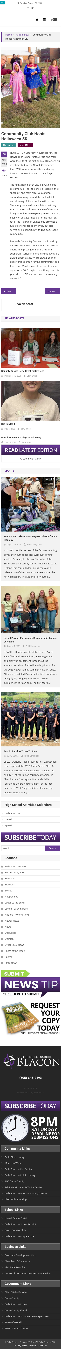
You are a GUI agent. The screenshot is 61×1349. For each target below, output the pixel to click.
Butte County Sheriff (16, 1310)
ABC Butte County (14, 1181)
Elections (10, 884)
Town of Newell (13, 1322)
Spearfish (10, 825)
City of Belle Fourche (16, 1292)
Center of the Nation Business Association (28, 1273)
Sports (8, 956)
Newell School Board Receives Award (11, 291)
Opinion (9, 938)
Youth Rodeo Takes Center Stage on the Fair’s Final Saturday (30, 538)
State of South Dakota (16, 1328)
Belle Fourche (12, 813)
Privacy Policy (20, 1345)
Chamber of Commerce (17, 1261)
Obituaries (10, 932)
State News (11, 962)
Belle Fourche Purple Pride (19, 1236)
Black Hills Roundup (16, 1199)
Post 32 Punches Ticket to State (20, 751)
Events (8, 890)
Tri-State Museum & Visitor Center (23, 1187)
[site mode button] (54, 19)
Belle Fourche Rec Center (18, 1169)
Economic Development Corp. (21, 1255)
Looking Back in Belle (16, 908)
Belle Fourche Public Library (20, 1175)
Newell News (25, 145)
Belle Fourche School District (20, 1224)
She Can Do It (8, 424)
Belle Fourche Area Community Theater (26, 1193)
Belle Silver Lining (14, 1157)
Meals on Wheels (14, 1163)
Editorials (10, 878)
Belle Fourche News (15, 866)
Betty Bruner (32, 376)
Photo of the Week (15, 950)
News (8, 926)
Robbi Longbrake (34, 544)
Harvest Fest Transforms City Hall (54, 291)
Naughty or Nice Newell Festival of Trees (22, 371)
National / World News (17, 914)
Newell (8, 819)
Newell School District (17, 1218)
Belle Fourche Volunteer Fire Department (27, 1316)
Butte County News (15, 872)
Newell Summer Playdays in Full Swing (21, 437)
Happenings (8, 145)
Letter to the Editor (15, 902)
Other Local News (14, 944)
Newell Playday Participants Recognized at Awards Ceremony (30, 640)
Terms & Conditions (38, 1345)
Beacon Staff (23, 304)
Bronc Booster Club (15, 1230)
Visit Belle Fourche (15, 1267)
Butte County (12, 1298)
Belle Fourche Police (16, 1304)
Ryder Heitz (27, 442)
